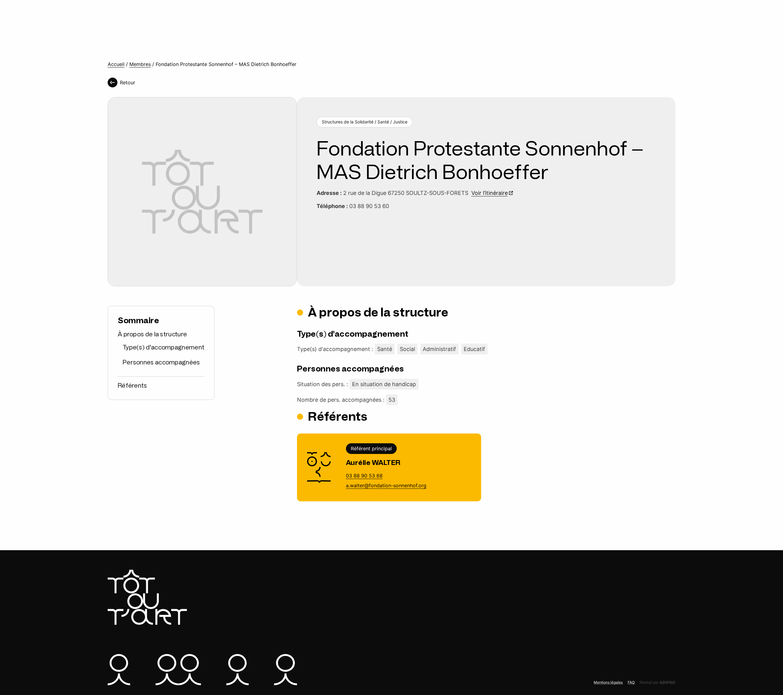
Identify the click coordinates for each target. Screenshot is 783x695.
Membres (140, 64)
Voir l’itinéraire (489, 193)
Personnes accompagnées (161, 362)
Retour (127, 82)
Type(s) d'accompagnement (163, 347)
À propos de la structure (152, 334)
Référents (132, 385)
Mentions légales (608, 682)
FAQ (631, 682)
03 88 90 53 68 (364, 476)
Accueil (116, 64)
